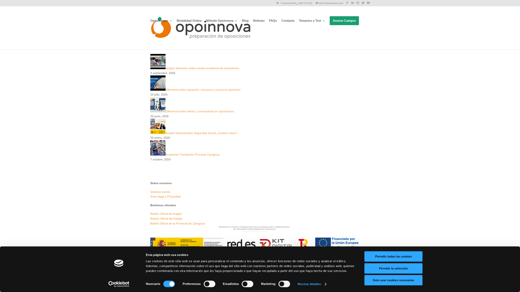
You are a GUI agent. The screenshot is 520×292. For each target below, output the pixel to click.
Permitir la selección (393, 268)
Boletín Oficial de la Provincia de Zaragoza (177, 223)
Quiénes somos (160, 191)
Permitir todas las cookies (393, 256)
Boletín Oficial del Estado (166, 218)
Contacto (288, 20)
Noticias (259, 20)
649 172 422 (305, 3)
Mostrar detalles (309, 284)
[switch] (209, 284)
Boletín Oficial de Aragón (166, 213)
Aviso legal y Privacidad (165, 196)
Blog (245, 20)
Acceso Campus (344, 20)
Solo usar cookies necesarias (393, 280)
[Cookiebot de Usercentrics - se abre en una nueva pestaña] (119, 284)
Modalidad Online (189, 20)
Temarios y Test (310, 20)
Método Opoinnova (219, 20)
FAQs (273, 20)
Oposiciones (159, 20)
